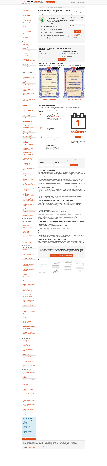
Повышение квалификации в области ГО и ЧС (29, 270)
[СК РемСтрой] (55, 267)
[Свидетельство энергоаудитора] (49, 83)
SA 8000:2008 (25, 105)
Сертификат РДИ (26, 125)
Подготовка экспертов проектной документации (28, 304)
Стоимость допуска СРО (28, 387)
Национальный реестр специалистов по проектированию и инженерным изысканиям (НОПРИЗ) (28, 234)
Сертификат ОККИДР (27, 152)
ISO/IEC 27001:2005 (27, 87)
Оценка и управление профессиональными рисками (27, 160)
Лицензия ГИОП (26, 50)
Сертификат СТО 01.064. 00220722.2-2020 (28, 149)
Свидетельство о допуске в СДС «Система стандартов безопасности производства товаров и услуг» (29, 200)
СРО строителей (26, 13)
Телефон (72, 25)
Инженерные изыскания (28, 258)
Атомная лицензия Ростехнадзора (27, 56)
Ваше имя (72, 20)
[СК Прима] (80, 267)
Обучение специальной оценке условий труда (28, 314)
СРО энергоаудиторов (27, 20)
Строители (25, 249)
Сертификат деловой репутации (27, 122)
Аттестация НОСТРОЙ (27, 356)
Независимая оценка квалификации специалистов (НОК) (29, 334)
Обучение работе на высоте (29, 311)
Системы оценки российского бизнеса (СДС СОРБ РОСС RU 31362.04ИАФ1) (28, 188)
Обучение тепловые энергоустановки (27, 322)
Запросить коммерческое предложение (61, 255)
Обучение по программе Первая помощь (28, 308)
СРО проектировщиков (28, 17)
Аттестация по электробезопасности (27, 341)
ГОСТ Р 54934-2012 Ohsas (28, 131)
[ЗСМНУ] (67, 267)
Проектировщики (26, 252)
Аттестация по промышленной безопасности (26, 345)
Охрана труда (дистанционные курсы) (28, 281)
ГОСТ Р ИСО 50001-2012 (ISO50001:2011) (28, 90)
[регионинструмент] (43, 266)
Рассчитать (62, 59)
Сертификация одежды (28, 215)
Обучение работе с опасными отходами (27, 329)
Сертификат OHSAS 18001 (28, 84)
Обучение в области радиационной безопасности (29, 290)
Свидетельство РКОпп (27, 138)
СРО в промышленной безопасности (27, 34)
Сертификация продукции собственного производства (29, 184)
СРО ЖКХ (25, 26)
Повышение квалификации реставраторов (28, 255)
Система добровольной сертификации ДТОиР (28, 155)
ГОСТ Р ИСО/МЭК (26, 115)
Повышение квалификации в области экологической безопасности (29, 266)
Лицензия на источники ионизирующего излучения (29, 60)
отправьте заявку (54, 116)
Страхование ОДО (26, 382)
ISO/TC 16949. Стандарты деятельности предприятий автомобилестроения (29, 135)
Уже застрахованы (68, 56)
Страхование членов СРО (28, 379)
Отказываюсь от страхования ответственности (74, 55)
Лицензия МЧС (26, 53)
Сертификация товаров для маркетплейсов (28, 205)
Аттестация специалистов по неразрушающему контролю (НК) (29, 365)
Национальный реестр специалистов (27, 224)
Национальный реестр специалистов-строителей (28, 228)
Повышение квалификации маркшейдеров (28, 273)
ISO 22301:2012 (26, 108)
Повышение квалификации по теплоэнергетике (28, 301)
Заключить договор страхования (71, 53)
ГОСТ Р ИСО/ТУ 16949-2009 (28, 97)
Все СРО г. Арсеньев (27, 10)
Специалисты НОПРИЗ (27, 242)
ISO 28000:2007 (26, 112)
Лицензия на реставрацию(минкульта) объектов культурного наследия (28, 46)
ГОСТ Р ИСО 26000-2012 (28, 110)
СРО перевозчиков (27, 31)
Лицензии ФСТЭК (26, 66)
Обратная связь (31, 447)
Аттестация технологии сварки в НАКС (28, 353)
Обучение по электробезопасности (27, 318)
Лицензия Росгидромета (28, 69)
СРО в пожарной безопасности (26, 23)
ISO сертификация (26, 74)
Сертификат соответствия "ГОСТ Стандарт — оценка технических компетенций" (28, 194)
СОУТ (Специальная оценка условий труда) (29, 405)
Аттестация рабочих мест (28, 361)
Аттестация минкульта (27, 359)
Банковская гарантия (27, 384)
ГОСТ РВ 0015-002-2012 (27, 103)
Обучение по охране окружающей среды (27, 293)
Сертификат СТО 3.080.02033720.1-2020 (27, 142)
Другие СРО (25, 28)
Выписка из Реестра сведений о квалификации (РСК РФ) (28, 409)
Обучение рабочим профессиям (27, 277)
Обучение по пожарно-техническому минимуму (28, 297)
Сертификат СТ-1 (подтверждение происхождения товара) (28, 165)
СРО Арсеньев (42, 7)
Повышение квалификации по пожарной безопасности (29, 261)
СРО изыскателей (26, 15)
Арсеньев (73, 2)
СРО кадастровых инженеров (26, 38)
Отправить (77, 31)
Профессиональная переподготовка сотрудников (29, 325)
